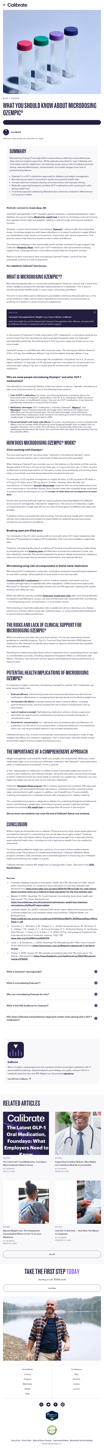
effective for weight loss (45, 217)
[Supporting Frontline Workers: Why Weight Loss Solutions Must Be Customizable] (78, 1133)
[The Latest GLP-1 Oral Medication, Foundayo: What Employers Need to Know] (26, 1133)
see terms (68, 1073)
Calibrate (10, 1169)
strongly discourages (44, 485)
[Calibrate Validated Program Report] (52, 1430)
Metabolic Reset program (29, 786)
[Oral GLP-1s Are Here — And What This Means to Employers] (78, 1202)
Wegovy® (76, 407)
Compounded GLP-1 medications (23, 580)
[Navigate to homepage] (18, 5)
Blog (5, 98)
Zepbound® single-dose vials (56, 595)
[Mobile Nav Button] (4, 5)
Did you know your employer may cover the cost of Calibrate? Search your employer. (48, 813)
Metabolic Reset (25, 247)
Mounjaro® (15, 410)
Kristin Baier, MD (38, 208)
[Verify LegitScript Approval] (52, 1416)
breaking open (36, 551)
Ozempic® (58, 229)
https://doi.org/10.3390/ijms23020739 (30, 938)
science (15, 98)
